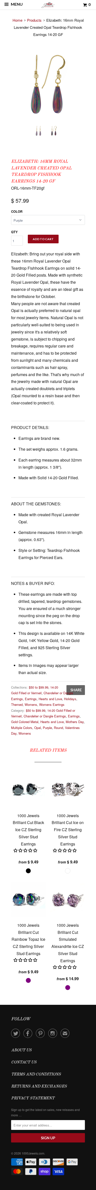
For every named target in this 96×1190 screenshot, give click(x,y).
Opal (37, 727)
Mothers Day (75, 721)
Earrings (31, 698)
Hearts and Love (50, 698)
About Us (21, 1050)
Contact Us (23, 1062)
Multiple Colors (21, 727)
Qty (14, 232)
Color (16, 211)
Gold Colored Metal (24, 721)
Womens (31, 704)
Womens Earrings (51, 704)
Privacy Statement (32, 1098)
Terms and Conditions (36, 1074)
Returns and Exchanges (39, 1087)
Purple (47, 727)
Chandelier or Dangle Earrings (45, 716)
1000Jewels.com (33, 1153)
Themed (17, 704)
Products (34, 20)
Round (58, 727)
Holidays (70, 698)
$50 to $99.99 (38, 687)
